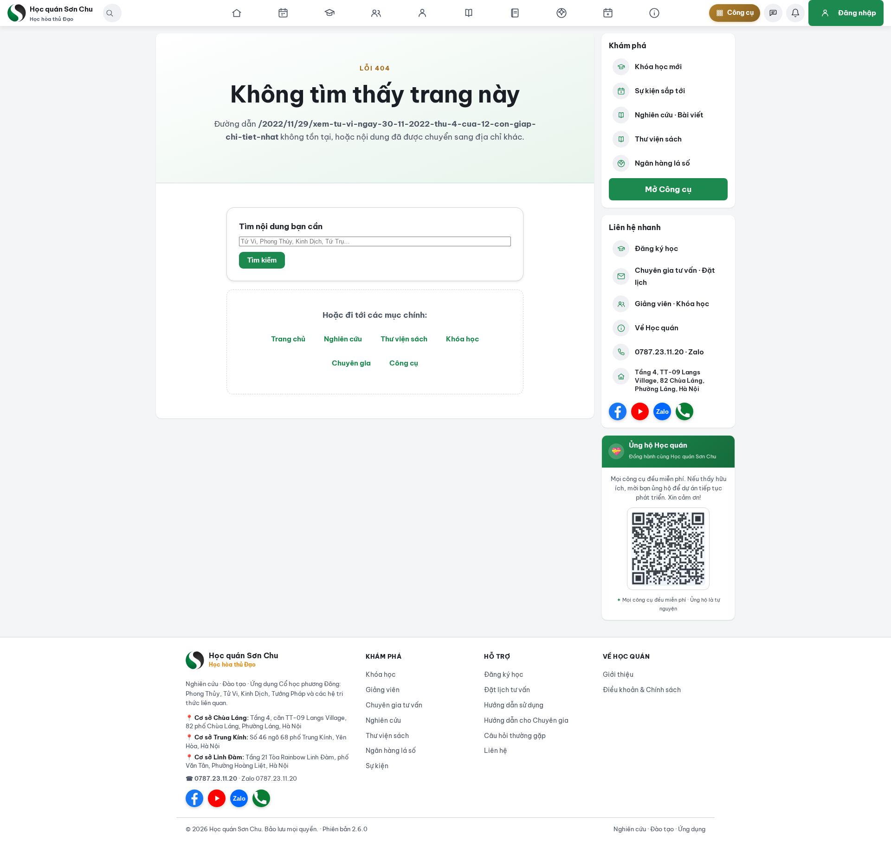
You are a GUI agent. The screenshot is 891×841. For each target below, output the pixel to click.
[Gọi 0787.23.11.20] (684, 411)
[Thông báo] (795, 13)
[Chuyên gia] (376, 13)
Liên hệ (495, 750)
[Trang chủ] (236, 13)
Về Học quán (656, 327)
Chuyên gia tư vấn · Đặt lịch (675, 276)
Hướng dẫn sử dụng (513, 705)
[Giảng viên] (422, 13)
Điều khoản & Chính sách (642, 690)
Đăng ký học (656, 248)
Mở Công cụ (668, 189)
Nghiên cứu (343, 338)
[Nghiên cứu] (468, 13)
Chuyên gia (351, 363)
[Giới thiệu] (654, 13)
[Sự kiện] (608, 13)
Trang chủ (288, 338)
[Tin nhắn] (773, 13)
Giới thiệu (618, 674)
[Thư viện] (515, 13)
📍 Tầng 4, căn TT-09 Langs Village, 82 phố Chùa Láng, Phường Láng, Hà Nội (266, 722)
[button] (109, 13)
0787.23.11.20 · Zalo (669, 351)
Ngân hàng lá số (662, 163)
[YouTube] (640, 411)
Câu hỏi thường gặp (515, 736)
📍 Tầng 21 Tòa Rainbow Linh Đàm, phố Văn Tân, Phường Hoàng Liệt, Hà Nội (267, 761)
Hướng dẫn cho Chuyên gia (526, 720)
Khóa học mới (658, 66)
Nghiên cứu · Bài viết (669, 114)
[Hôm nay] (283, 13)
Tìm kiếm (262, 260)
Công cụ (403, 363)
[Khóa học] (329, 13)
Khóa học (462, 338)
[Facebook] (617, 411)
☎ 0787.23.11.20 (211, 778)
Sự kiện (377, 766)
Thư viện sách (404, 338)
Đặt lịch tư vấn (507, 690)
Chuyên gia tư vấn (394, 705)
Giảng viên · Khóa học (672, 303)
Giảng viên (383, 690)
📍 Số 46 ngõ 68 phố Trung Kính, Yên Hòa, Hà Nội (266, 741)
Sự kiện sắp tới (660, 90)
